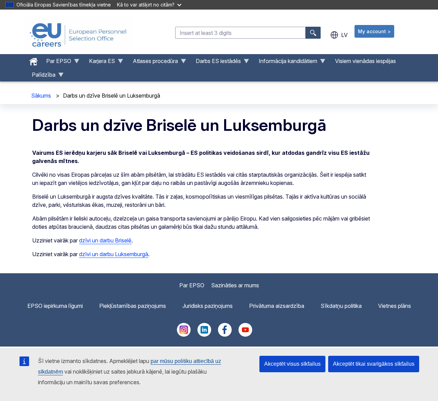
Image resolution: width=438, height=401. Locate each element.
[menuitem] (33, 60)
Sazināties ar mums (235, 285)
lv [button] (344, 35)
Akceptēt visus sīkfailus (292, 364)
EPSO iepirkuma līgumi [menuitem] (55, 305)
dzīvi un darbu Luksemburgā (113, 254)
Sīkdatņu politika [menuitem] (341, 305)
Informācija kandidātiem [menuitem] (285, 63)
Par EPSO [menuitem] (56, 63)
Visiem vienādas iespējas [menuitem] (365, 61)
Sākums (41, 95)
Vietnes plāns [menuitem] (394, 305)
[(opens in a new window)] (184, 334)
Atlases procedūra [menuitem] (152, 63)
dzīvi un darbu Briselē (105, 240)
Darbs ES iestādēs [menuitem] (215, 63)
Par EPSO (191, 285)
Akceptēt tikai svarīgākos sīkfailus (373, 364)
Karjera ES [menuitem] (99, 63)
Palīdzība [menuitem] (40, 76)
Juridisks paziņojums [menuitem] (207, 305)
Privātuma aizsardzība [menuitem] (276, 305)
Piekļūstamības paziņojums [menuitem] (132, 305)
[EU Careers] (78, 35)
